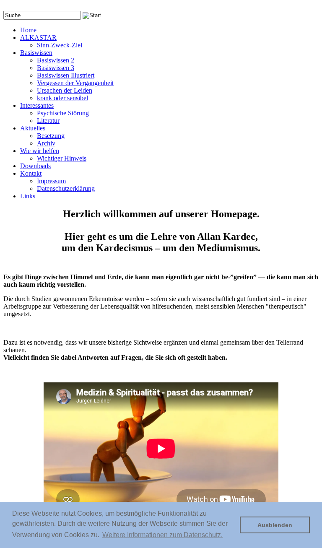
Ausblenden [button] (274, 525)
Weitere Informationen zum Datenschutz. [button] (162, 534)
